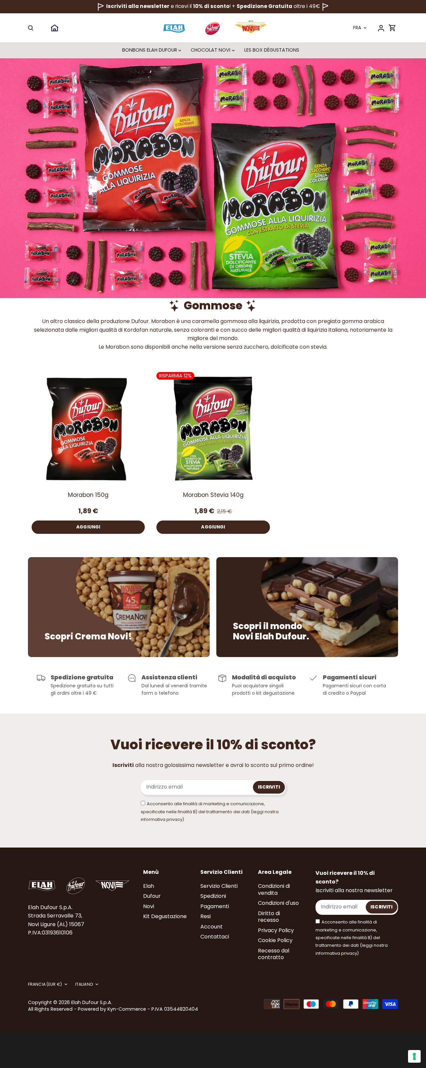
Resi (205, 916)
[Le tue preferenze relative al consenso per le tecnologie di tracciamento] (414, 1056)
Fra (357, 28)
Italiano (84, 984)
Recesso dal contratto (273, 954)
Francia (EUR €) (45, 984)
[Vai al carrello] (392, 28)
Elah (148, 886)
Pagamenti (214, 906)
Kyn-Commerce (126, 1009)
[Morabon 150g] (88, 428)
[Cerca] (30, 28)
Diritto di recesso (269, 916)
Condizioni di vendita (274, 889)
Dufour (152, 896)
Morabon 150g (88, 495)
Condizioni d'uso (278, 903)
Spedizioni (213, 896)
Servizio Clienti (219, 886)
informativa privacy (161, 819)
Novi (148, 906)
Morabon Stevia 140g (213, 495)
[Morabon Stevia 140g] (213, 428)
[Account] (381, 28)
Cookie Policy (275, 940)
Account (211, 926)
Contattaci (214, 936)
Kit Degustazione (165, 916)
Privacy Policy (276, 930)
